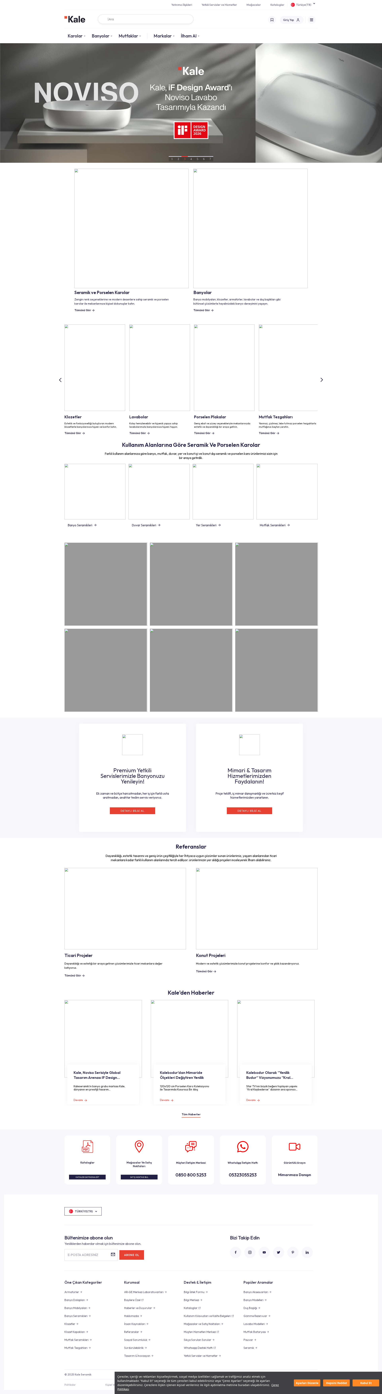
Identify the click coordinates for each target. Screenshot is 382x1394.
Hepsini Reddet (336, 1383)
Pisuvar (248, 1340)
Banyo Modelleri (253, 1300)
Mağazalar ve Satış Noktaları (202, 1324)
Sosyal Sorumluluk (135, 1340)
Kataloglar (277, 5)
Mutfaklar (128, 36)
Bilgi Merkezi (191, 1300)
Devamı (78, 1100)
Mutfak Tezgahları (76, 1348)
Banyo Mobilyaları (75, 1308)
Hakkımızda (131, 1316)
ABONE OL (131, 1255)
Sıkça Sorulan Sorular (197, 1340)
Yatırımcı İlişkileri (181, 5)
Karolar (75, 36)
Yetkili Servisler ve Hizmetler (219, 5)
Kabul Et (366, 1383)
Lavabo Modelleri (254, 1324)
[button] (321, 380)
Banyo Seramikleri (80, 525)
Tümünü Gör (72, 433)
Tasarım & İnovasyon (137, 1356)
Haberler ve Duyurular (138, 1308)
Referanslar (131, 1332)
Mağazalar (254, 5)
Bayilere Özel (132, 1300)
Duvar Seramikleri (144, 525)
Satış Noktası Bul (139, 1177)
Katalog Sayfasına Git (87, 1177)
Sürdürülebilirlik (134, 1348)
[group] (191, 103)
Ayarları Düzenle (307, 1383)
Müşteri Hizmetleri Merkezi (200, 1332)
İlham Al (189, 36)
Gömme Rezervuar (255, 1316)
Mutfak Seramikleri (273, 525)
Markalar (163, 36)
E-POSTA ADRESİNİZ (83, 1255)
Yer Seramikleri (206, 525)
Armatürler (71, 1292)
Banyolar (100, 36)
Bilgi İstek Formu (194, 1292)
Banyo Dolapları (74, 1300)
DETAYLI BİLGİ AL (132, 810)
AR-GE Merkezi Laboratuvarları (144, 1292)
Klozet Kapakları (74, 1332)
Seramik (249, 1348)
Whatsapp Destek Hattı (198, 1348)
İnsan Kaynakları (134, 1324)
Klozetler (69, 1324)
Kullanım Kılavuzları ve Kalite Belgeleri (207, 1316)
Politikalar (70, 1384)
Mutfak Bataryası (255, 1332)
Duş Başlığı (250, 1308)
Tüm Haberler (191, 1114)
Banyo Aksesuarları (256, 1292)
